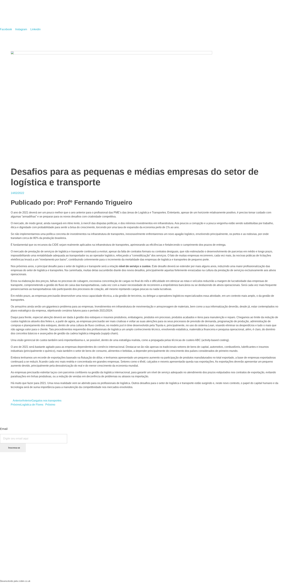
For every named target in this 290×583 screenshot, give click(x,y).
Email (4, 429)
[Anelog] (23, 13)
